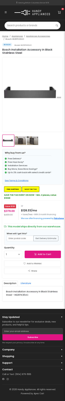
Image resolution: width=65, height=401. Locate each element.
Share (34, 271)
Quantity (9, 247)
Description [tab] (10, 283)
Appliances (17, 36)
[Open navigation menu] (5, 12)
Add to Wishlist (34, 263)
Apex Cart (39, 393)
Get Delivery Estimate (45, 238)
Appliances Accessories (38, 36)
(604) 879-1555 (23, 374)
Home (5, 36)
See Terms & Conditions (16, 180)
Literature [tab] (26, 283)
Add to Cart (44, 254)
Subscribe (33, 337)
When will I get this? (17, 233)
